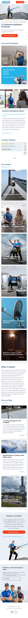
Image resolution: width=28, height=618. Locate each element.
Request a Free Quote (11, 575)
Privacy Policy (9, 608)
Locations (6, 22)
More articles (4, 402)
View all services (5, 167)
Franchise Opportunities (9, 77)
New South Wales (14, 22)
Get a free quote (6, 133)
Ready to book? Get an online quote (12, 536)
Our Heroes (6, 578)
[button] (15, 158)
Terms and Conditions (17, 608)
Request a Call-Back (9, 35)
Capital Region (23, 22)
